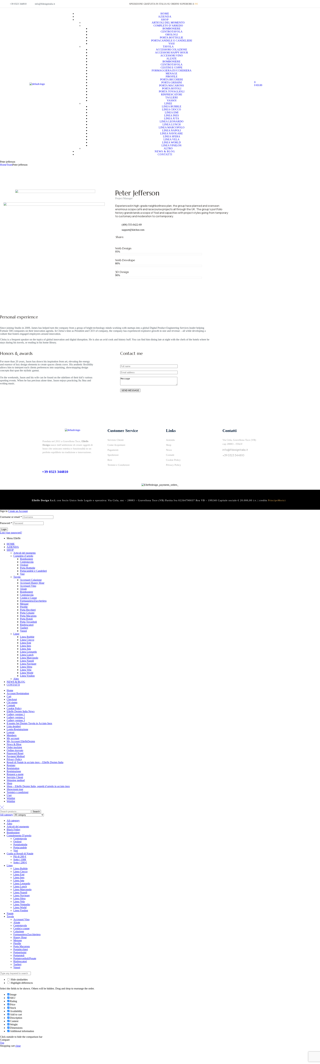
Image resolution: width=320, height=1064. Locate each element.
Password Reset (15, 753)
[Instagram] (234, 465)
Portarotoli (18, 955)
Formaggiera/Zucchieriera (26, 934)
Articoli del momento (24, 552)
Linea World (26, 672)
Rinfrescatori (27, 624)
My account (13, 738)
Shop (9, 783)
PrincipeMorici (277, 500)
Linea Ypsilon (27, 675)
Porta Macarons (28, 615)
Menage (24, 603)
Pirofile (24, 606)
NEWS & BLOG (16, 681)
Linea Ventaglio (21, 904)
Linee (16, 633)
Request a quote (15, 774)
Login (3, 529)
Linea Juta (25, 648)
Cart (9, 696)
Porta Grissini (27, 612)
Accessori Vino (28, 585)
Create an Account (18, 511)
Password (6, 523)
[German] (288, 3)
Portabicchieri (20, 949)
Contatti (11, 705)
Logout (10, 732)
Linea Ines (25, 645)
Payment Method (16, 756)
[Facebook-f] (226, 465)
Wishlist (11, 798)
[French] (284, 3)
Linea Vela (25, 669)
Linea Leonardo (28, 651)
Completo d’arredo (23, 555)
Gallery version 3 (16, 720)
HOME (11, 543)
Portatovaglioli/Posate (24, 958)
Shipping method (16, 780)
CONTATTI (13, 684)
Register (11, 765)
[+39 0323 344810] (44, 460)
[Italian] (276, 3)
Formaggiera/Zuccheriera (33, 600)
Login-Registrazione (17, 729)
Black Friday (13, 829)
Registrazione (14, 771)
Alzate (23, 588)
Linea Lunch (27, 654)
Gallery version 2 (16, 717)
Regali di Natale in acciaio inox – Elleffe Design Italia (35, 762)
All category (13, 820)
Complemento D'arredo (19, 835)
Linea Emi (25, 642)
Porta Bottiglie (27, 567)
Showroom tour (15, 789)
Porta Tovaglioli (28, 621)
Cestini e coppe (21, 928)
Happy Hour (20, 937)
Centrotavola (27, 561)
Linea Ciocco (27, 639)
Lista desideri (14, 726)
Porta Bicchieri (28, 609)
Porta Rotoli (26, 618)
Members (11, 735)
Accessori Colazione (31, 579)
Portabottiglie (20, 844)
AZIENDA (13, 546)
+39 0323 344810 (55, 472)
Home (3, 164)
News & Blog (14, 744)
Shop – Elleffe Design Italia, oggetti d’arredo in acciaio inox (38, 786)
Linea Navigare (28, 663)
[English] (280, 3)
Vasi (22, 573)
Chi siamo (12, 702)
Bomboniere (26, 558)
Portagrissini (19, 952)
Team (9, 164)
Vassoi (23, 630)
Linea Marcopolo (29, 657)
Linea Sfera (26, 666)
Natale (10, 913)
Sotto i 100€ (19, 859)
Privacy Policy (14, 759)
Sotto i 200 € (20, 862)
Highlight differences (21, 982)
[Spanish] (292, 3)
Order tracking (14, 747)
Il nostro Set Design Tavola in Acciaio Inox (29, 723)
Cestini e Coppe (28, 597)
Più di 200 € (19, 856)
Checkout (12, 699)
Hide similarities (19, 979)
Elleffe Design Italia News (20, 711)
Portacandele (20, 847)
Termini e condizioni (17, 792)
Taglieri (24, 627)
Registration (13, 768)
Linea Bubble (27, 636)
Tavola (16, 576)
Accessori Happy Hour (32, 582)
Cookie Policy (14, 708)
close (18, 1045)
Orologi (24, 564)
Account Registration (18, 693)
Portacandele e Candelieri (33, 570)
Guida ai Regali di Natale (20, 853)
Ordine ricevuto (15, 750)
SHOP (10, 549)
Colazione (18, 931)
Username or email (11, 517)
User (9, 795)
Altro (16, 678)
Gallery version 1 (16, 714)
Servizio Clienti (15, 777)
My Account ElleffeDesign (21, 741)
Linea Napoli (27, 660)
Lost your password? (11, 532)
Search (36, 811)
